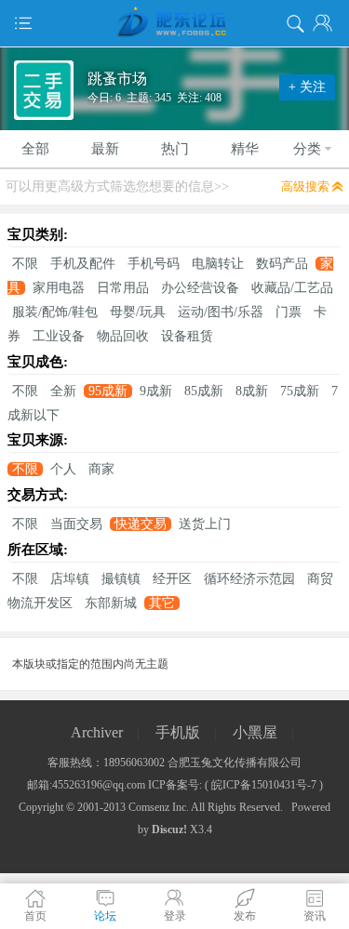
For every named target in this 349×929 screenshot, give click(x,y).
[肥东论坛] (174, 23)
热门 (175, 148)
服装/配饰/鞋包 (55, 312)
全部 (35, 148)
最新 (105, 148)
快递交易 (140, 524)
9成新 (156, 391)
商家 (101, 469)
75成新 (299, 391)
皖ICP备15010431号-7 (263, 784)
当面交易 (76, 524)
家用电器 (59, 288)
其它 (162, 603)
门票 (288, 312)
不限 (25, 264)
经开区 (172, 579)
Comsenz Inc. (158, 807)
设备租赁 (187, 336)
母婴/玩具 (138, 312)
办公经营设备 (200, 288)
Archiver (97, 732)
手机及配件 (82, 264)
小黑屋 (255, 732)
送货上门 (205, 524)
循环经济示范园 (249, 579)
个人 (63, 469)
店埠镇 (69, 579)
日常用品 (123, 288)
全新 (63, 391)
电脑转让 (218, 264)
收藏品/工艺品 (292, 288)
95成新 (108, 391)
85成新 (203, 391)
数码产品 (282, 264)
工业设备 (59, 336)
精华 (245, 148)
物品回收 (123, 336)
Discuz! (169, 829)
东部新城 (111, 603)
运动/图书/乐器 (220, 312)
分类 (307, 148)
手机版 (177, 732)
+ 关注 (307, 87)
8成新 (251, 391)
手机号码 (154, 264)
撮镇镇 (121, 579)
